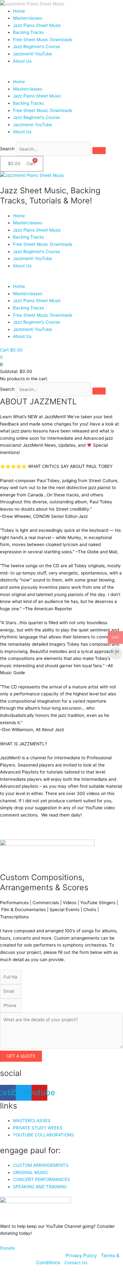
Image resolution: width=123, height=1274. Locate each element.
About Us (22, 61)
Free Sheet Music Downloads (42, 39)
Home (19, 11)
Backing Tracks (28, 32)
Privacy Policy (82, 1255)
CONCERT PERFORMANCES (41, 1179)
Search (7, 149)
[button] (61, 74)
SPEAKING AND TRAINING (40, 1186)
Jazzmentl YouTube (32, 53)
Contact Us (75, 1262)
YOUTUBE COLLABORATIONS (43, 1134)
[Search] (99, 150)
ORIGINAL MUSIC (31, 1172)
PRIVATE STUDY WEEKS (37, 1127)
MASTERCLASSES (31, 1120)
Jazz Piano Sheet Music (37, 25)
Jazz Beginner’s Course (36, 46)
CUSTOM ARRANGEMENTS (40, 1165)
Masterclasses (27, 18)
